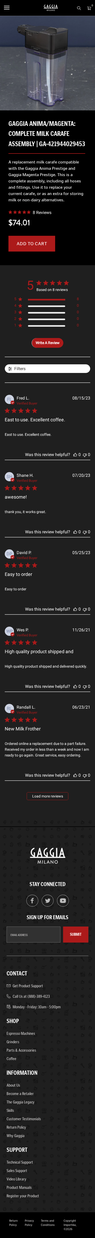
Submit (76, 934)
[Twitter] (48, 905)
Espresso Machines (21, 1033)
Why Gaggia (16, 1135)
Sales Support (17, 1170)
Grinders (13, 1041)
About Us (13, 1085)
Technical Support (20, 1162)
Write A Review (48, 343)
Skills (10, 1110)
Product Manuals (19, 1187)
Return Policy (16, 1127)
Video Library (16, 1178)
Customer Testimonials (24, 1118)
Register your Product (23, 1195)
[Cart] (87, 7)
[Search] (77, 7)
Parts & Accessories (21, 1050)
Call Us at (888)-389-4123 (31, 996)
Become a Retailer (20, 1093)
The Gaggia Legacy (21, 1101)
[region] (46, 300)
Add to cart (32, 244)
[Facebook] (32, 905)
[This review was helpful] (75, 454)
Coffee (11, 1058)
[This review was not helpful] (85, 454)
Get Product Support (28, 985)
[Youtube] (63, 905)
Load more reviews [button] (47, 796)
